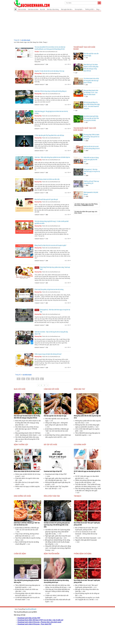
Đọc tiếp (67, 64)
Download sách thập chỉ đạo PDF (53, 471)
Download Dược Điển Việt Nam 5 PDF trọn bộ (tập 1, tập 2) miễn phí (40, 620)
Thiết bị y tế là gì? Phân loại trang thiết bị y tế (91, 182)
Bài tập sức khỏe (50, 444)
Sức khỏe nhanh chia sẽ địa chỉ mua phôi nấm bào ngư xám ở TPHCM (91, 80)
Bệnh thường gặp (21, 444)
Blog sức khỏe (19, 389)
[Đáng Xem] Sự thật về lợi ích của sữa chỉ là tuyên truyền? (50, 245)
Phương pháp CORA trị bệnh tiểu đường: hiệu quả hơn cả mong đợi (91, 137)
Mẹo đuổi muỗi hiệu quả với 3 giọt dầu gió (46, 199)
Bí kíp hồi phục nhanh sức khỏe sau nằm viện (47, 179)
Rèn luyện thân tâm (52, 496)
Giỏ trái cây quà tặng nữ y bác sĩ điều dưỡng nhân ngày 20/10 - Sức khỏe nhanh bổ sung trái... (92, 105)
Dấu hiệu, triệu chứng (53, 9)
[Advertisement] (57, 25)
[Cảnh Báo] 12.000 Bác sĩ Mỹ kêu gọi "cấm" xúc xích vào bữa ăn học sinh (27, 524)
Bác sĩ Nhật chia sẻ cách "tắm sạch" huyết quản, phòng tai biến (87, 524)
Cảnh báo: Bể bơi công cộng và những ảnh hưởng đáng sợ (50, 91)
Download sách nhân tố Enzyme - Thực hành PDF (34, 624)
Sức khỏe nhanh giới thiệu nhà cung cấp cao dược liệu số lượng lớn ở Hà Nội (91, 118)
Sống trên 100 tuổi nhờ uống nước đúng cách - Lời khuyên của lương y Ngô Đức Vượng (58, 548)
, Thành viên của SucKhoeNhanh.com (46, 51)
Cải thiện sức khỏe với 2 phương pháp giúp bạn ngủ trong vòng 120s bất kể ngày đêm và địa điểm (57, 525)
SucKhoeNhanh (30, 609)
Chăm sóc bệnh (20, 553)
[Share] (18, 379)
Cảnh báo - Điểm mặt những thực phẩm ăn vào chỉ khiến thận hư (52, 157)
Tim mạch (77, 496)
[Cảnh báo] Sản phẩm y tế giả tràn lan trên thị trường (49, 289)
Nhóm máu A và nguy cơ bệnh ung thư (27, 486)
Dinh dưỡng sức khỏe (22, 496)
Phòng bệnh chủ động (82, 553)
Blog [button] (97, 9)
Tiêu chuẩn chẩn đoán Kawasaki (85, 538)
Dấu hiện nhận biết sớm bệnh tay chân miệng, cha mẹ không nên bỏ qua (56, 581)
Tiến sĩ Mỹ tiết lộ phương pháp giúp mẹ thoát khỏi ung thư (26, 581)
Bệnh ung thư (79, 389)
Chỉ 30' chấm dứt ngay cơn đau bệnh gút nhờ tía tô (87, 472)
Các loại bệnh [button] (78, 9)
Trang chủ (16, 40)
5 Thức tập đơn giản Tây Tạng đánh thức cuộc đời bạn (49, 135)
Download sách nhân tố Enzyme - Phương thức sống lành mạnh (39, 622)
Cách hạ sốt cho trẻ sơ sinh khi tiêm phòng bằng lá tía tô (92, 147)
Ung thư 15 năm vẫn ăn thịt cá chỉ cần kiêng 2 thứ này (49, 71)
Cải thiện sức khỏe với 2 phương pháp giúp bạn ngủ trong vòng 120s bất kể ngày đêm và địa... (57, 532)
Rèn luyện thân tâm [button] (66, 9)
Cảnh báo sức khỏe (33, 9)
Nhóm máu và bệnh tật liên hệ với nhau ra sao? (27, 471)
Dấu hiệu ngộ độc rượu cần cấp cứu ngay (55, 416)
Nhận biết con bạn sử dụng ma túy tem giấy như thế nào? (91, 159)
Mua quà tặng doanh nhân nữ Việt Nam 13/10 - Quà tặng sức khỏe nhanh (91, 92)
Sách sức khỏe (22, 9)
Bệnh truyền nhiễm (51, 553)
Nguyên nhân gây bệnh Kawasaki (86, 540)
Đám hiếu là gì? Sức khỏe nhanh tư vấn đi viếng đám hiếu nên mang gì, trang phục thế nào (91, 68)
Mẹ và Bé (42, 9)
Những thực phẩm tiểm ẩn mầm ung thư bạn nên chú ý (87, 417)
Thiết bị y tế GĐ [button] (89, 9)
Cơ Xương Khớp (80, 444)
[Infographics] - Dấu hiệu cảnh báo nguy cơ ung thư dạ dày (92, 171)
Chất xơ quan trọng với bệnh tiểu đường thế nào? (48, 354)
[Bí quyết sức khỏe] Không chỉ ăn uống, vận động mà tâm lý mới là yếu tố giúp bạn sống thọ (57, 542)
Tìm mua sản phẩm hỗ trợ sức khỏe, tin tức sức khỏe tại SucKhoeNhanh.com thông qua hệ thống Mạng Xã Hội (50, 48)
